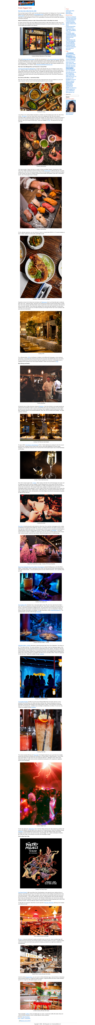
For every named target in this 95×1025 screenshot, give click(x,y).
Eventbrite (54, 530)
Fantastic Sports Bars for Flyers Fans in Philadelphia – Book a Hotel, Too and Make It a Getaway (71, 29)
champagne (68, 59)
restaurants (72, 80)
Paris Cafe (36, 754)
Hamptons (71, 63)
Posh (57, 361)
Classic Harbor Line (69, 60)
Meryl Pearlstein (26, 1016)
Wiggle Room (32, 828)
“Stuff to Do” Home (70, 10)
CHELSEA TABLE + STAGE (24, 645)
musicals (73, 70)
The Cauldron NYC (22, 604)
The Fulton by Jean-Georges (31, 444)
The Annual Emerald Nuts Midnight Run (27, 68)
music (69, 70)
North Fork (70, 76)
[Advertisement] (53, 3)
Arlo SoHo (20, 526)
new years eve (69, 72)
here (63, 24)
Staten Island (69, 83)
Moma (67, 70)
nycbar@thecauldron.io (55, 610)
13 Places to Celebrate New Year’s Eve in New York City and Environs (71, 18)
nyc (73, 76)
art (66, 53)
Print (19, 1018)
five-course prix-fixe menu (53, 59)
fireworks (70, 62)
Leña (20, 939)
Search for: (68, 94)
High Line (68, 65)
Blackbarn (41, 406)
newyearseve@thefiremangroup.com (44, 64)
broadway (70, 53)
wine (73, 92)
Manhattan (70, 68)
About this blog (69, 13)
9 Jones (34, 482)
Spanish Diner (29, 977)
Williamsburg (70, 92)
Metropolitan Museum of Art (70, 69)
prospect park (73, 79)
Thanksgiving (69, 85)
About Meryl (68, 12)
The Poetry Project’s (22, 892)
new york (74, 72)
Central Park (72, 57)
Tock (49, 120)
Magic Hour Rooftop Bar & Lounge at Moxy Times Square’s (31, 566)
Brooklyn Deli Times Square (28, 59)
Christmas (72, 59)
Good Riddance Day (38, 14)
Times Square (69, 89)
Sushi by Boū (47, 170)
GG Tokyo (24, 116)
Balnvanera (44, 302)
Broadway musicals (69, 54)
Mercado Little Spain (49, 902)
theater (68, 87)
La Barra (27, 1013)
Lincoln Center (73, 66)
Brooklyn (69, 56)
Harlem (74, 63)
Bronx (74, 54)
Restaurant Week (70, 82)
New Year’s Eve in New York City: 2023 (27, 10)
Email (22, 1018)
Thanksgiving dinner (69, 86)
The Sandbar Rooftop (23, 701)
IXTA (29, 357)
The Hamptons (73, 87)
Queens (68, 80)
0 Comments (27, 1018)
